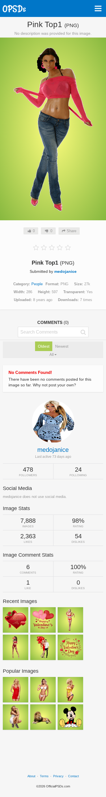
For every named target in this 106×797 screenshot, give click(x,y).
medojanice (65, 271)
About (31, 776)
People (37, 284)
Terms (44, 776)
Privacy (58, 776)
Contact (73, 776)
